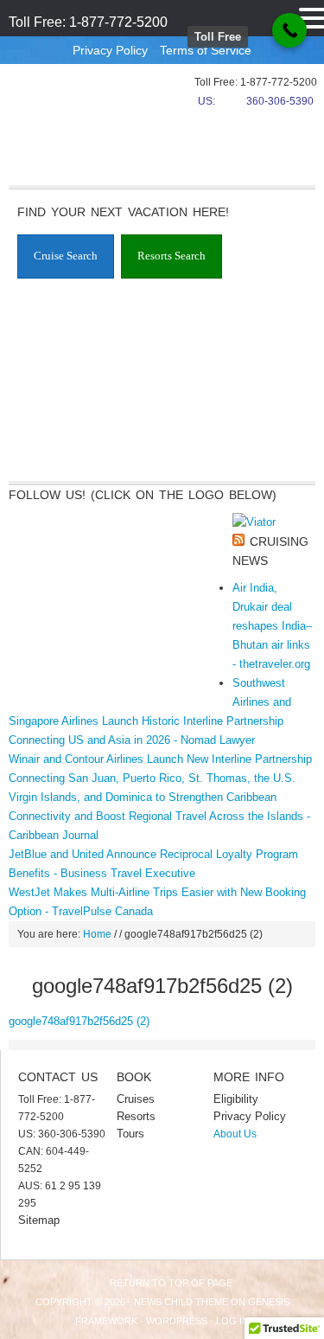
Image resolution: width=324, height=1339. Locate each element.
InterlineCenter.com (65, 108)
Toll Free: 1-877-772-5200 (88, 22)
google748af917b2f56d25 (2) (79, 1021)
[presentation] (65, 256)
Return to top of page (171, 1283)
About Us (235, 1134)
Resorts (136, 1116)
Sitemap (39, 1220)
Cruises (136, 1098)
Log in (232, 1321)
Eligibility (235, 1098)
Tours (130, 1133)
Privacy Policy (110, 50)
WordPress (176, 1321)
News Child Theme (181, 1302)
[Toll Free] (289, 30)
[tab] (65, 256)
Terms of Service (205, 50)
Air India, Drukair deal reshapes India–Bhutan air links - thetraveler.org (272, 625)
